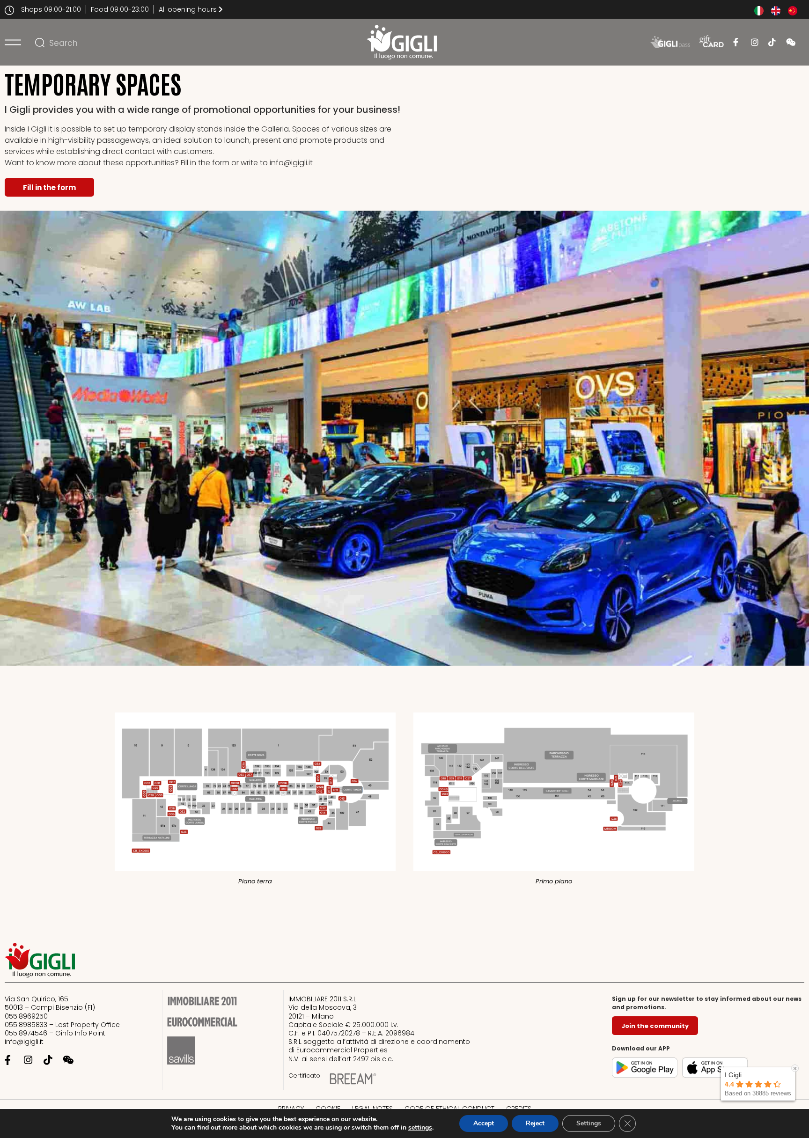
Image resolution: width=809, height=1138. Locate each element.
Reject (535, 1123)
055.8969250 (26, 1016)
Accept (483, 1123)
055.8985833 (27, 1024)
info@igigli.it (24, 1041)
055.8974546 (26, 1033)
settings (420, 1127)
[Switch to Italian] (758, 11)
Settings (588, 1123)
